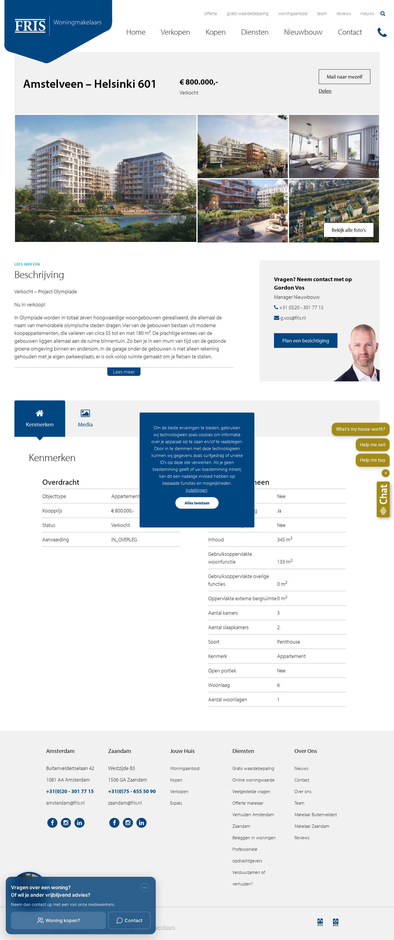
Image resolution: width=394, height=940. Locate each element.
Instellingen (196, 490)
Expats (176, 803)
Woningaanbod (292, 13)
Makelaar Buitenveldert (315, 814)
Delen (325, 90)
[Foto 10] (334, 211)
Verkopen (179, 791)
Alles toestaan (197, 503)
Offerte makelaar (247, 803)
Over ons (303, 791)
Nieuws (367, 13)
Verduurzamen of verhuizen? (248, 878)
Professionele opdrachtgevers (247, 854)
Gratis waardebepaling (248, 13)
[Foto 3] (334, 146)
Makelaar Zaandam (311, 826)
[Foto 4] (243, 211)
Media (85, 424)
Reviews (344, 13)
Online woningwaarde (253, 780)
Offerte (210, 13)
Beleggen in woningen (254, 837)
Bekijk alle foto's (349, 230)
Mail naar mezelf (344, 76)
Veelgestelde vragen (251, 791)
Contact (301, 780)
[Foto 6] (243, 146)
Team (322, 13)
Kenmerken (40, 424)
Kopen (176, 780)
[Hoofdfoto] (105, 178)
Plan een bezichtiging (305, 340)
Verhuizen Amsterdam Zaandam (253, 820)
